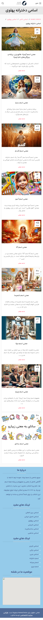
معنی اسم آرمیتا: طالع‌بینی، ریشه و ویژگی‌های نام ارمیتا (21, 56)
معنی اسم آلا (21, 247)
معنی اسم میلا (21, 343)
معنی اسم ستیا (21, 102)
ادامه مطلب (21, 71)
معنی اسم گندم (21, 151)
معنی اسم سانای (21, 443)
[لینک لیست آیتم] (21, 513)
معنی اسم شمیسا (21, 295)
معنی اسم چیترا (21, 391)
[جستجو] (3, 3)
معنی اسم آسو (21, 199)
